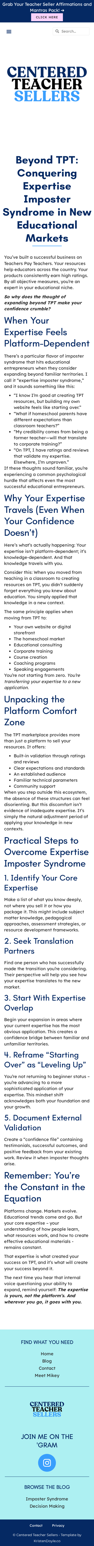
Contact (47, 1368)
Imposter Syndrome (47, 1499)
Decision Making (47, 1506)
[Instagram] (47, 1463)
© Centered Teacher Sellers (35, 1535)
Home (47, 1353)
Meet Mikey (47, 1375)
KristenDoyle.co (47, 1541)
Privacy (58, 1525)
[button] (9, 31)
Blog (47, 1361)
